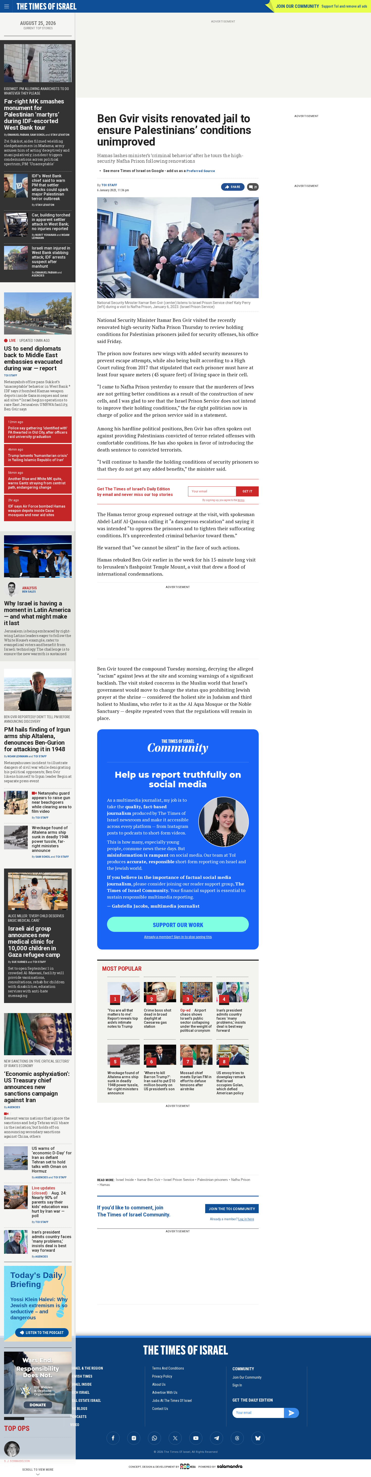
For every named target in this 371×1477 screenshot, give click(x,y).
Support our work (178, 924)
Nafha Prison (240, 1180)
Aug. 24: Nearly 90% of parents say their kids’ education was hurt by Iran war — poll (50, 1204)
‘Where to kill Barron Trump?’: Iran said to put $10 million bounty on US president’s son (159, 1081)
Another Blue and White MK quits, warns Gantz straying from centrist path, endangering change (36, 483)
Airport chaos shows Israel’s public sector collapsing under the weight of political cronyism (196, 1020)
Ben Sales (29, 591)
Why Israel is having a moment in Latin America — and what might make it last (37, 613)
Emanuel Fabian (18, 134)
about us (159, 1384)
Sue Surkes (19, 962)
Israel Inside (125, 1180)
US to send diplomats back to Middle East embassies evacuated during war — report (33, 358)
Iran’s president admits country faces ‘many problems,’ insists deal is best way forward (231, 1020)
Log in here (246, 1219)
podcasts (78, 1417)
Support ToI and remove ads (344, 6)
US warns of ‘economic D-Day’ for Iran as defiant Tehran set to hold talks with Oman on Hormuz (52, 1160)
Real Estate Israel (85, 1401)
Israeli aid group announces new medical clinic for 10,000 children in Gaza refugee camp (34, 941)
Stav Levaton (59, 134)
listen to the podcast (45, 1333)
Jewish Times (81, 1376)
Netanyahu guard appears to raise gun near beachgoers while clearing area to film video (52, 802)
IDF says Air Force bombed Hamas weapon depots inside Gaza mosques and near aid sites (36, 510)
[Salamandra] (229, 1466)
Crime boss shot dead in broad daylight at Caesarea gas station (157, 1018)
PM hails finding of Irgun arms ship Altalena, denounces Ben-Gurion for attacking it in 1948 (37, 739)
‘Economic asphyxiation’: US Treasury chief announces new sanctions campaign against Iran (37, 1087)
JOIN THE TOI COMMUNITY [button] (232, 1208)
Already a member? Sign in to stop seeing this (178, 936)
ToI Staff (109, 185)
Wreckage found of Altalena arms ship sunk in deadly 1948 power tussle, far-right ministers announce (123, 1083)
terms (241, 500)
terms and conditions (168, 1368)
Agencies (38, 275)
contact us (160, 1409)
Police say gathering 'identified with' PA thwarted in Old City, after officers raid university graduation (37, 432)
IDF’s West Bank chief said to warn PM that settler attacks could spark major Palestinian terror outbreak (50, 187)
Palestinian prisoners (212, 1180)
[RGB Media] (188, 1466)
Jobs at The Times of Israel (172, 1401)
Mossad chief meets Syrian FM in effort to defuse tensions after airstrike (195, 1081)
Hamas (105, 1185)
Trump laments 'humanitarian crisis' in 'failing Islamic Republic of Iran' (38, 458)
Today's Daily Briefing (36, 1280)
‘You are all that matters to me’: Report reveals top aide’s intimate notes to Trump (123, 1018)
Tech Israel (80, 1392)
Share (236, 187)
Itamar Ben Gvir (148, 1180)
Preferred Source (201, 171)
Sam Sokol (37, 134)
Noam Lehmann (18, 756)
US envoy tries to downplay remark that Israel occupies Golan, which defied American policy (231, 1083)
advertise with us (164, 1392)
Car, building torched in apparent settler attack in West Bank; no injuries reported (51, 222)
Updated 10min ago (34, 341)
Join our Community (297, 6)
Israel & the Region (86, 1368)
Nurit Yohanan (45, 235)
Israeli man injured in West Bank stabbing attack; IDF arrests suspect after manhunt (51, 257)
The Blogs (78, 1409)
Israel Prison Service (179, 1180)
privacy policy (162, 1376)
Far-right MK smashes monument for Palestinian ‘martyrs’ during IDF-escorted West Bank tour (34, 114)
